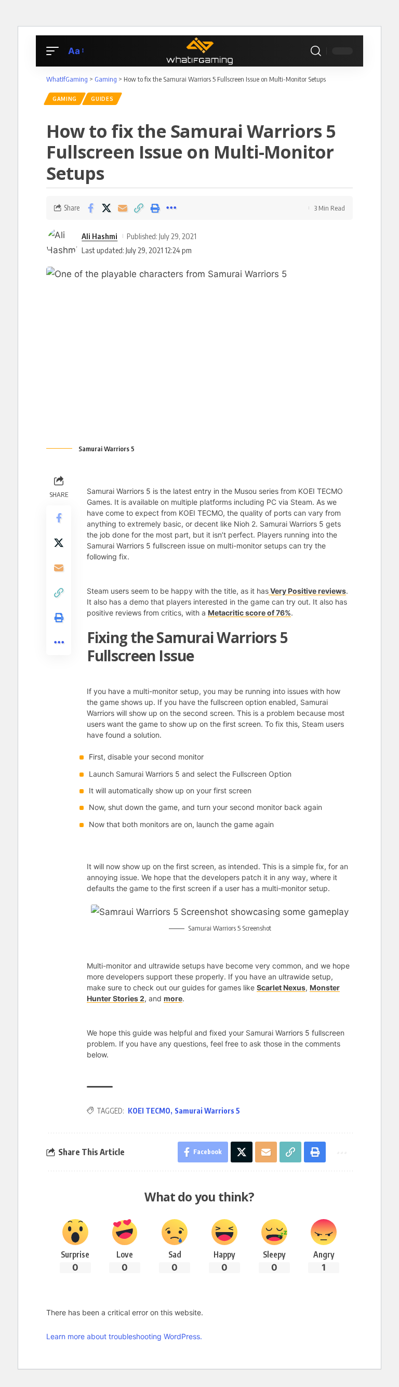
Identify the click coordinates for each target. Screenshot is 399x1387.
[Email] (122, 208)
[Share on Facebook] (90, 208)
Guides (102, 99)
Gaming (64, 99)
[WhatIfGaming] (199, 51)
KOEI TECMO (149, 1110)
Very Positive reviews (307, 590)
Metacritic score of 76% (249, 612)
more (173, 998)
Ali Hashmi (99, 236)
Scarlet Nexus (281, 987)
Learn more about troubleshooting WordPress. (124, 1336)
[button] (55, 51)
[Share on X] (106, 208)
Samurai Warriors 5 (207, 1110)
